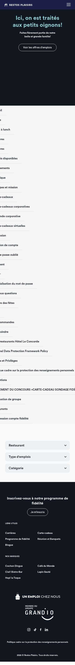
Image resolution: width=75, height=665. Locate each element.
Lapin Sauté (44, 572)
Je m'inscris (38, 512)
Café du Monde (46, 566)
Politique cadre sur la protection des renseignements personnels (37, 642)
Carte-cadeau (45, 533)
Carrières (10, 533)
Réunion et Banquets (49, 539)
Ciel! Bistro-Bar (13, 572)
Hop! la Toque (13, 578)
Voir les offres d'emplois (37, 47)
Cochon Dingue (14, 566)
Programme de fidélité (17, 539)
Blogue (9, 545)
